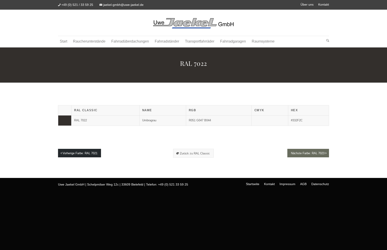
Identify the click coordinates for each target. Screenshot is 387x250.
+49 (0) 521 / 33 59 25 (77, 4)
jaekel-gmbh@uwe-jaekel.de (123, 4)
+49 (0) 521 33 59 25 (173, 184)
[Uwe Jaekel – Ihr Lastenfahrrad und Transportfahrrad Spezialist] (193, 23)
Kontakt (323, 4)
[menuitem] (307, 4)
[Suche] (327, 41)
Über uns (307, 4)
